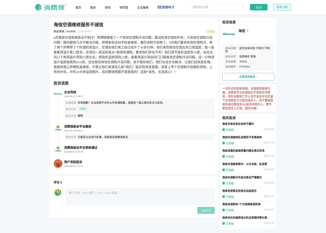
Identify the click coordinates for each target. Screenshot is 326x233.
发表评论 (206, 210)
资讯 (108, 7)
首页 (78, 7)
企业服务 (142, 7)
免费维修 (244, 56)
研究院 (124, 7)
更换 (253, 56)
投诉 (93, 7)
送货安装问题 (247, 48)
